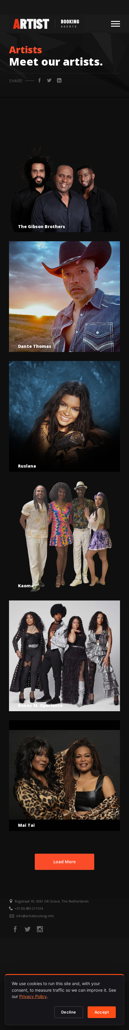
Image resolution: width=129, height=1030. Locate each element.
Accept (101, 1012)
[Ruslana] (64, 416)
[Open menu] (115, 23)
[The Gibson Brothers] (64, 177)
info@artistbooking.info (35, 916)
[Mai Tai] (64, 775)
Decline (68, 1012)
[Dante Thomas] (64, 296)
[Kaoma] (64, 536)
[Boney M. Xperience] (64, 655)
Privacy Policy (33, 996)
